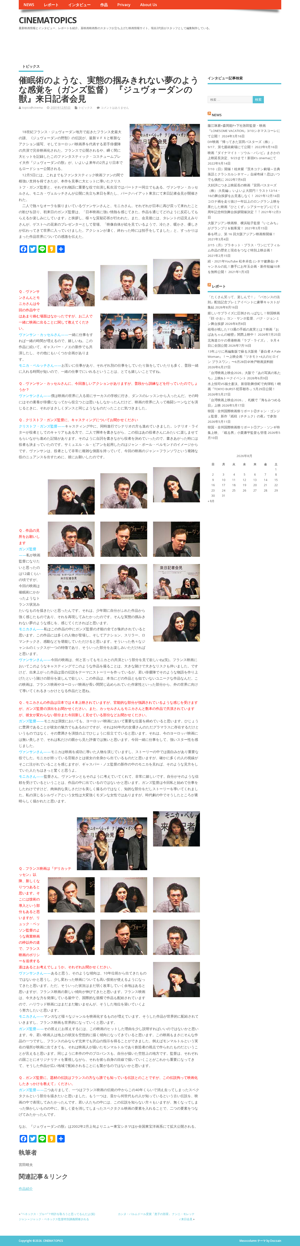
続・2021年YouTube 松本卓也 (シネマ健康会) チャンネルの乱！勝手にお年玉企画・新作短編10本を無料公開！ (244, 266)
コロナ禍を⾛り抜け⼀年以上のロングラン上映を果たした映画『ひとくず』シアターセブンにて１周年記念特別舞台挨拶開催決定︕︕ (244, 206)
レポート (51, 4)
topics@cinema (32, 108)
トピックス (31, 66)
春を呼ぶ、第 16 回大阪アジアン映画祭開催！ (242, 234)
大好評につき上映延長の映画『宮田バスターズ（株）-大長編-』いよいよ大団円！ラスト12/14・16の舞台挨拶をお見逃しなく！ (244, 190)
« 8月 (211, 501)
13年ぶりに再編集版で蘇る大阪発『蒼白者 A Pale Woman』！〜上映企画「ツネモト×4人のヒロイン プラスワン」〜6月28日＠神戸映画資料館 (244, 356)
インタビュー (79, 4)
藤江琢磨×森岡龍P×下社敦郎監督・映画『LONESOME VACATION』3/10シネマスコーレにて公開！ (244, 130)
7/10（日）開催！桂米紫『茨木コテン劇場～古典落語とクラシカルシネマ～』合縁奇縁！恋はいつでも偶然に (244, 174)
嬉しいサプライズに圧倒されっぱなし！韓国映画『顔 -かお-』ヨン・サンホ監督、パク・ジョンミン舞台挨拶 (244, 318)
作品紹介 (26, 1188)
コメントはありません (115, 108)
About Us (148, 4)
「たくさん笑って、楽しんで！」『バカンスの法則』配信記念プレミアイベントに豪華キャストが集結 (244, 302)
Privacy (124, 4)
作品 (104, 4)
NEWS (28, 4)
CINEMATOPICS (47, 20)
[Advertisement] (192, 44)
